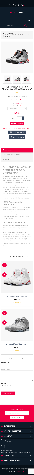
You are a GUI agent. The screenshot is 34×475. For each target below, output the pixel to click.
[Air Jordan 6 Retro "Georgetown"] (17, 325)
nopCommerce (21, 471)
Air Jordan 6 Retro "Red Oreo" (17, 296)
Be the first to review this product (17, 96)
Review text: (5, 369)
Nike (21, 100)
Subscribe (18, 417)
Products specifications (11, 155)
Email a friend (18, 137)
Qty (13, 118)
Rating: (3, 383)
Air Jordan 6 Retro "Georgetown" (17, 344)
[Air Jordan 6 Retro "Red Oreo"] (17, 277)
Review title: (5, 362)
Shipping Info (7, 159)
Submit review (8, 393)
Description (7, 150)
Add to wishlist (18, 132)
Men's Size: (16, 106)
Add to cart (18, 123)
